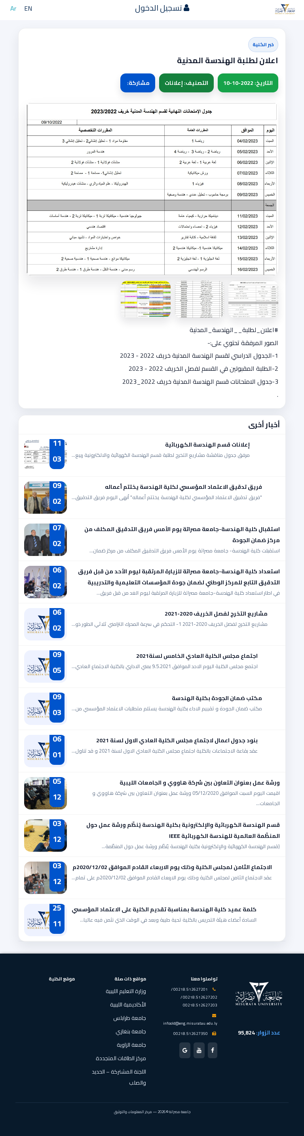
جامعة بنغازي (131, 1031)
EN (28, 8)
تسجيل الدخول (159, 7)
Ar (13, 8)
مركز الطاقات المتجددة (121, 1058)
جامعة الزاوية (131, 1045)
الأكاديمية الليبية (128, 1004)
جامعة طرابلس (129, 1018)
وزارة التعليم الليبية (126, 991)
